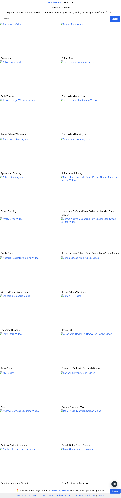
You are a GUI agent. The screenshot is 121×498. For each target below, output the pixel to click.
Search (114, 19)
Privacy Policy (64, 495)
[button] (114, 484)
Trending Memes (61, 490)
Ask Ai (115, 491)
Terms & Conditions (84, 495)
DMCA (101, 495)
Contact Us (35, 495)
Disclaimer (48, 495)
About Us (21, 495)
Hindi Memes (55, 2)
